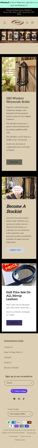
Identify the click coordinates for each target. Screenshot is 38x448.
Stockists (7, 357)
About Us (8, 363)
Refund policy (31, 433)
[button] (4, 22)
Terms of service (25, 436)
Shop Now (14, 162)
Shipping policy (20, 440)
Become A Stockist (11, 368)
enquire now (15, 250)
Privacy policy (13, 436)
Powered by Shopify (18, 433)
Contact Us (8, 347)
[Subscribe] (31, 383)
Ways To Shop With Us (13, 352)
